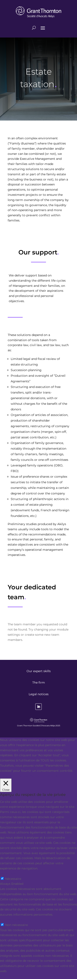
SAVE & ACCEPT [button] (12, 976)
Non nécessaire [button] (11, 920)
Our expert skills (39, 671)
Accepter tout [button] (47, 776)
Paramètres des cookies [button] (18, 776)
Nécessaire (13, 879)
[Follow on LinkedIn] (38, 706)
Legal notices (39, 694)
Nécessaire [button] (8, 873)
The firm (38, 682)
